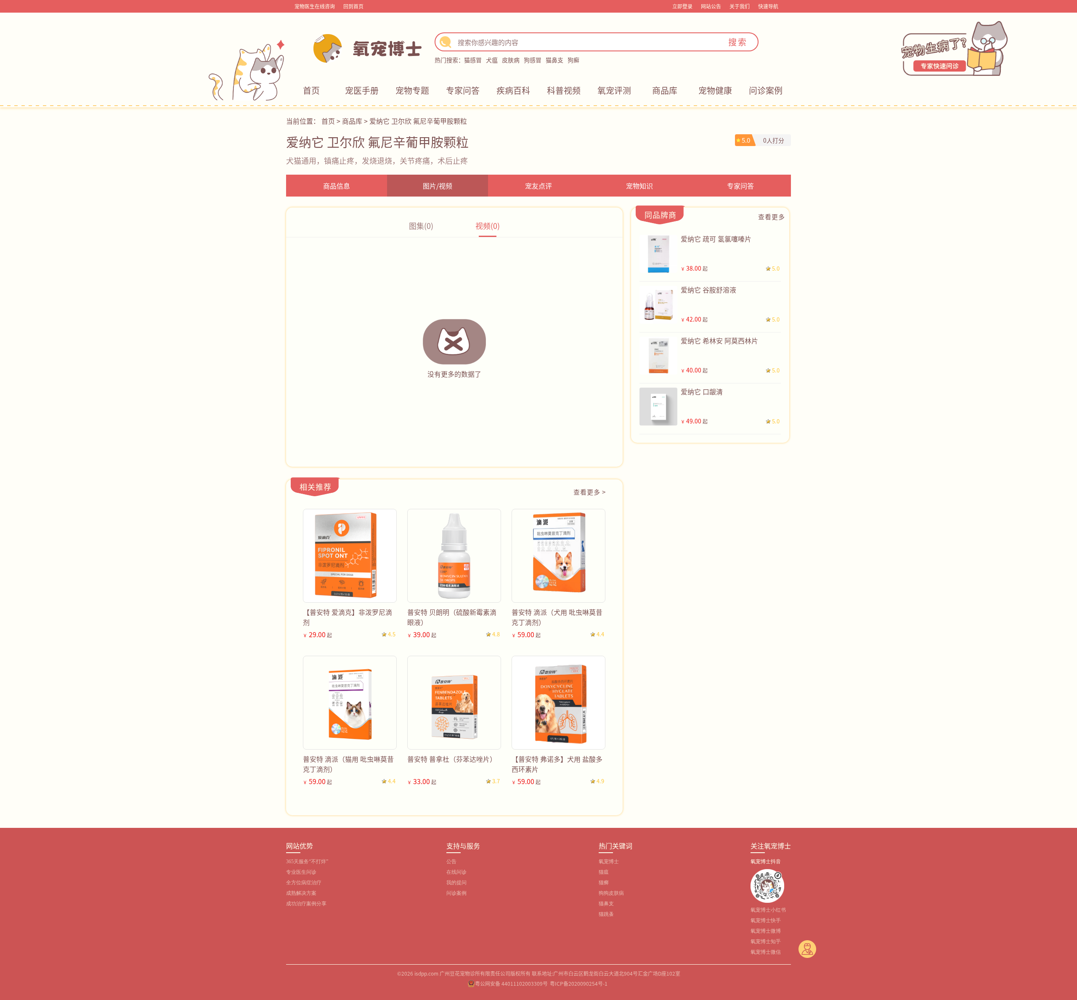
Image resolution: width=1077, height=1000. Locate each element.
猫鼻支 (554, 60)
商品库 (664, 90)
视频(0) (487, 225)
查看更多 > (589, 491)
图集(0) (421, 225)
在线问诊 (456, 872)
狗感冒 (532, 60)
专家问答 (463, 90)
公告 (451, 861)
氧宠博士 (609, 861)
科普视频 (564, 90)
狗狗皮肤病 (611, 893)
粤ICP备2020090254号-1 (578, 983)
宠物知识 (639, 186)
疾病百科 (513, 90)
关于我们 (739, 6)
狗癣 (573, 60)
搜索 (738, 42)
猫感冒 (473, 60)
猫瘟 (604, 872)
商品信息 (336, 186)
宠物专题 (412, 90)
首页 (311, 90)
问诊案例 (766, 90)
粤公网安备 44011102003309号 (511, 983)
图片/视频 (437, 186)
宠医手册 (362, 90)
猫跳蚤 (606, 914)
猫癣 (604, 883)
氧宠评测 (614, 90)
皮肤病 (511, 60)
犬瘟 (492, 60)
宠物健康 (715, 90)
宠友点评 (538, 186)
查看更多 (771, 216)
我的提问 (456, 883)
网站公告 (711, 6)
